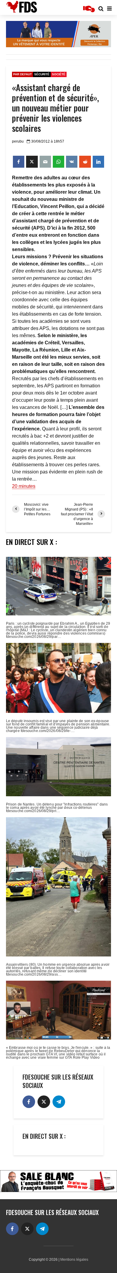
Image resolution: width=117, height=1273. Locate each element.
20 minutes (23, 486)
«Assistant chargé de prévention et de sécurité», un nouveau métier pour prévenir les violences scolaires (55, 107)
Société (58, 74)
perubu (18, 141)
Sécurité (42, 74)
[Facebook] (28, 1101)
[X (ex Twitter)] (44, 1101)
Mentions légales (74, 1259)
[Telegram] (58, 1101)
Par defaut (22, 74)
